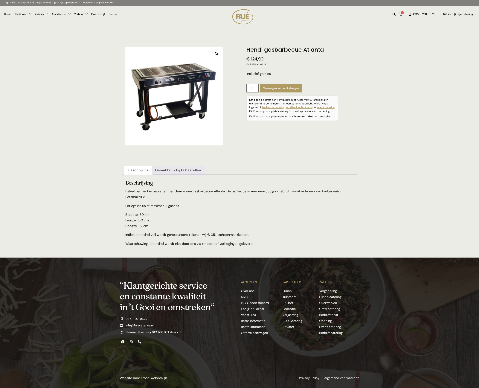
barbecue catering (273, 107)
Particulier (21, 14)
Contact (114, 14)
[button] (216, 53)
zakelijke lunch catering (299, 107)
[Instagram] (131, 342)
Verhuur (79, 14)
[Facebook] (123, 342)
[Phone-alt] (139, 342)
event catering (326, 107)
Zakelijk (39, 14)
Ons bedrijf (98, 14)
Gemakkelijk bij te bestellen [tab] (178, 170)
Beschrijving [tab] (138, 170)
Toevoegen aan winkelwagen (281, 88)
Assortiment (59, 14)
